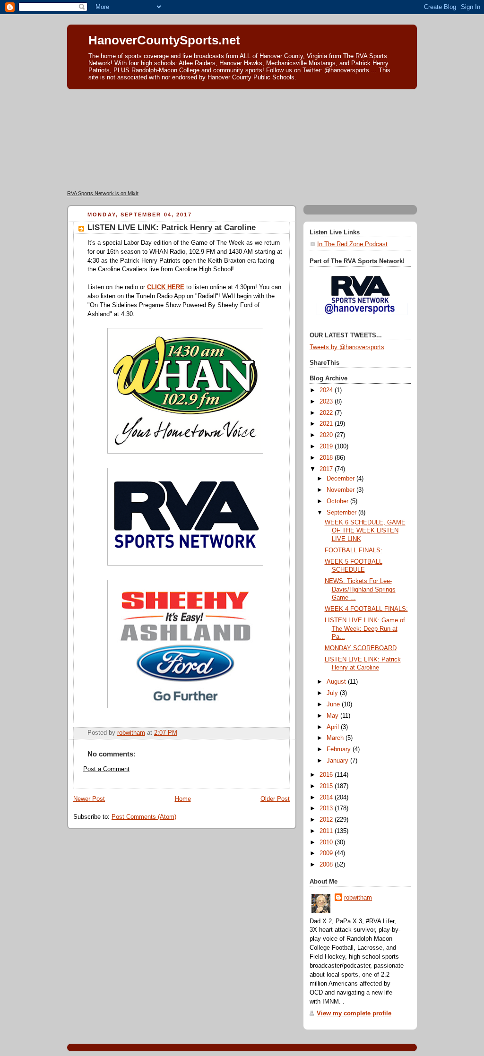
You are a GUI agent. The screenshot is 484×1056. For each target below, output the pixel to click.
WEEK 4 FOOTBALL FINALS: (366, 609)
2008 (327, 864)
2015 (327, 786)
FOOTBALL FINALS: (353, 550)
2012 (327, 819)
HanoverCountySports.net (164, 40)
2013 (327, 808)
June (334, 704)
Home (183, 799)
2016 (327, 775)
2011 (327, 831)
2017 (327, 469)
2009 (327, 853)
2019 (327, 446)
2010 (327, 842)
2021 (327, 424)
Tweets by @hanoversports (347, 347)
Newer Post (89, 799)
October (338, 501)
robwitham (358, 897)
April (334, 727)
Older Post (275, 799)
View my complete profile (354, 1013)
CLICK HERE (165, 287)
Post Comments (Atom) (144, 817)
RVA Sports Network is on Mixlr (102, 193)
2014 (327, 797)
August (337, 681)
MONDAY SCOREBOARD (361, 648)
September (342, 512)
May (333, 716)
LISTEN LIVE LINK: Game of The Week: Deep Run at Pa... (365, 628)
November (341, 490)
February (340, 749)
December (341, 478)
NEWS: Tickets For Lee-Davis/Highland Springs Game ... (360, 589)
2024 (327, 390)
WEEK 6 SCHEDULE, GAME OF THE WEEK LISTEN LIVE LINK (365, 530)
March (336, 738)
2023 (327, 401)
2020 (327, 435)
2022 (327, 413)
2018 (327, 458)
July (333, 693)
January (338, 760)
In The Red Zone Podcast (352, 244)
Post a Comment (106, 769)
